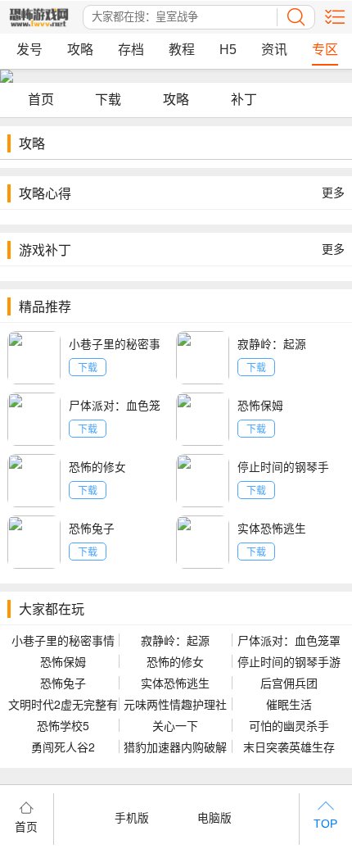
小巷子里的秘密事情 (63, 640)
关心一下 (175, 725)
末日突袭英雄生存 (289, 746)
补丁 (244, 98)
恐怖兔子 (92, 528)
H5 (228, 50)
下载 (108, 98)
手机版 (132, 817)
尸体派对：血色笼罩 (289, 640)
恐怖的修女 (97, 466)
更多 (333, 192)
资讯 (274, 50)
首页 (41, 98)
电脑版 (214, 817)
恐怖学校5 (63, 725)
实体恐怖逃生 (271, 528)
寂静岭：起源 (271, 343)
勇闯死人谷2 (63, 746)
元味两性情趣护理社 (175, 704)
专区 (325, 50)
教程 (182, 50)
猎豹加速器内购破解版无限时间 (175, 746)
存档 (131, 50)
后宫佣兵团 (289, 682)
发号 (29, 50)
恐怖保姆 (260, 405)
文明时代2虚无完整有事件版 (63, 704)
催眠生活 (289, 704)
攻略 (80, 50)
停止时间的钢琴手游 (289, 661)
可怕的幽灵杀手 (289, 725)
